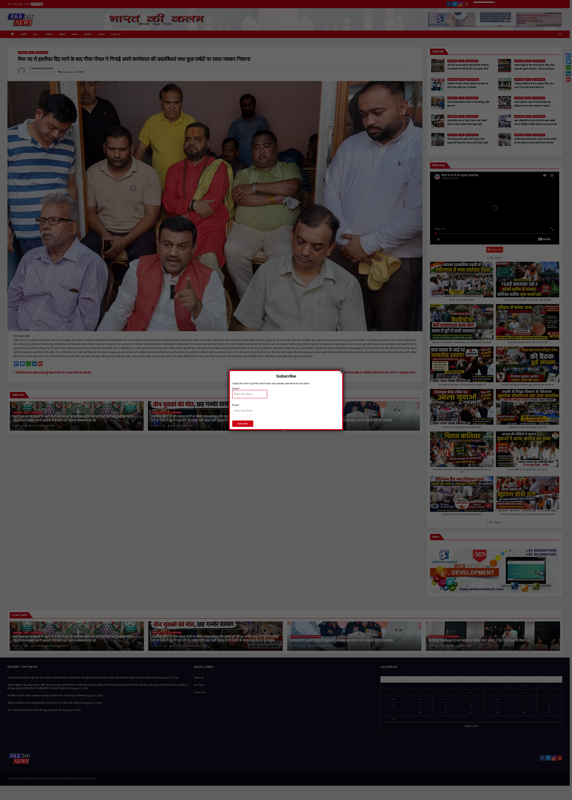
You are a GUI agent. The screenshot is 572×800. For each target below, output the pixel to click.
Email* (235, 405)
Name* (236, 388)
